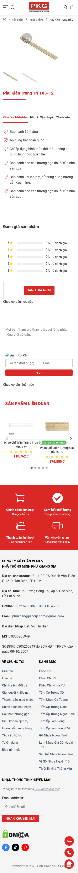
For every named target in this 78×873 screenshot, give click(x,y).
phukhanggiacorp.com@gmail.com (38, 616)
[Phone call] (69, 852)
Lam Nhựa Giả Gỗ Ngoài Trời (56, 745)
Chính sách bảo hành (16, 707)
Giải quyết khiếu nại (15, 692)
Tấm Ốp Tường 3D (51, 692)
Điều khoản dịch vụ (15, 721)
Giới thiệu (8, 671)
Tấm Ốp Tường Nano (53, 707)
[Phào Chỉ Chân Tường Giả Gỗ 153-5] (57, 426)
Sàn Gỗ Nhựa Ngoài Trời (56, 754)
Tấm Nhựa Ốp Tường (53, 700)
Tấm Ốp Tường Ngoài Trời (57, 714)
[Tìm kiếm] (12, 7)
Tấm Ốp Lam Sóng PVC (55, 728)
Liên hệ (7, 678)
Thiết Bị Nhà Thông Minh (56, 768)
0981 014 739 (49, 606)
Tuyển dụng (10, 742)
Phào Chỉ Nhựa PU (52, 685)
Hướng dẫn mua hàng (17, 728)
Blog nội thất (11, 750)
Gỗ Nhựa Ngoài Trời (53, 735)
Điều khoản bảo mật (46, 789)
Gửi (39, 372)
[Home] (4, 19)
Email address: (13, 798)
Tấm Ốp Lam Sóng (51, 721)
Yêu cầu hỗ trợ (12, 735)
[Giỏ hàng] (72, 7)
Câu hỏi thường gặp (15, 714)
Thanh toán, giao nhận (17, 700)
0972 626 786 (25, 606)
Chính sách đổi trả (14, 685)
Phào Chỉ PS (47, 678)
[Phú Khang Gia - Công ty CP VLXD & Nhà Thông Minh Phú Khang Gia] (39, 7)
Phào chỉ (45, 671)
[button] (7, 438)
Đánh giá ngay (39, 290)
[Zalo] (69, 841)
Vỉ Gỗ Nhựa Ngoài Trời (55, 761)
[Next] (54, 48)
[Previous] (23, 48)
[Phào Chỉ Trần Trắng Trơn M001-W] (21, 426)
